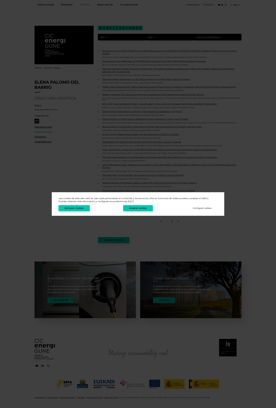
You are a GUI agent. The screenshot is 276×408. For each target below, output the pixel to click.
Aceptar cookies (138, 208)
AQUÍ (131, 201)
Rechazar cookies (74, 208)
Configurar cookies (202, 208)
